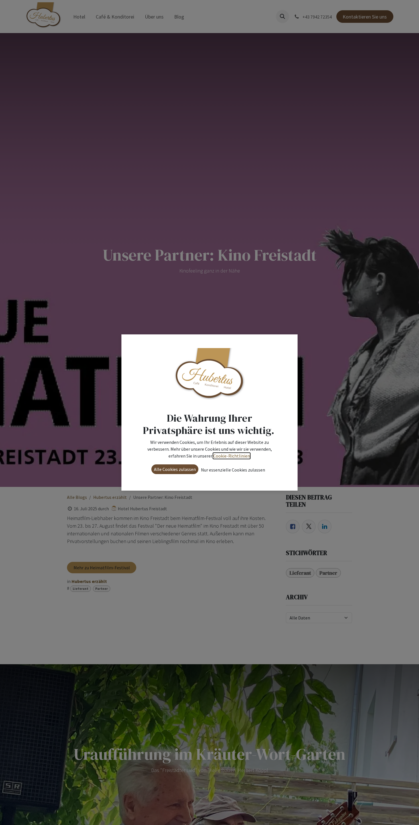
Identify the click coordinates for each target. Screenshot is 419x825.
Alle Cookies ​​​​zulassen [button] (175, 469)
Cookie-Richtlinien (231, 456)
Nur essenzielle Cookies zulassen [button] (233, 470)
